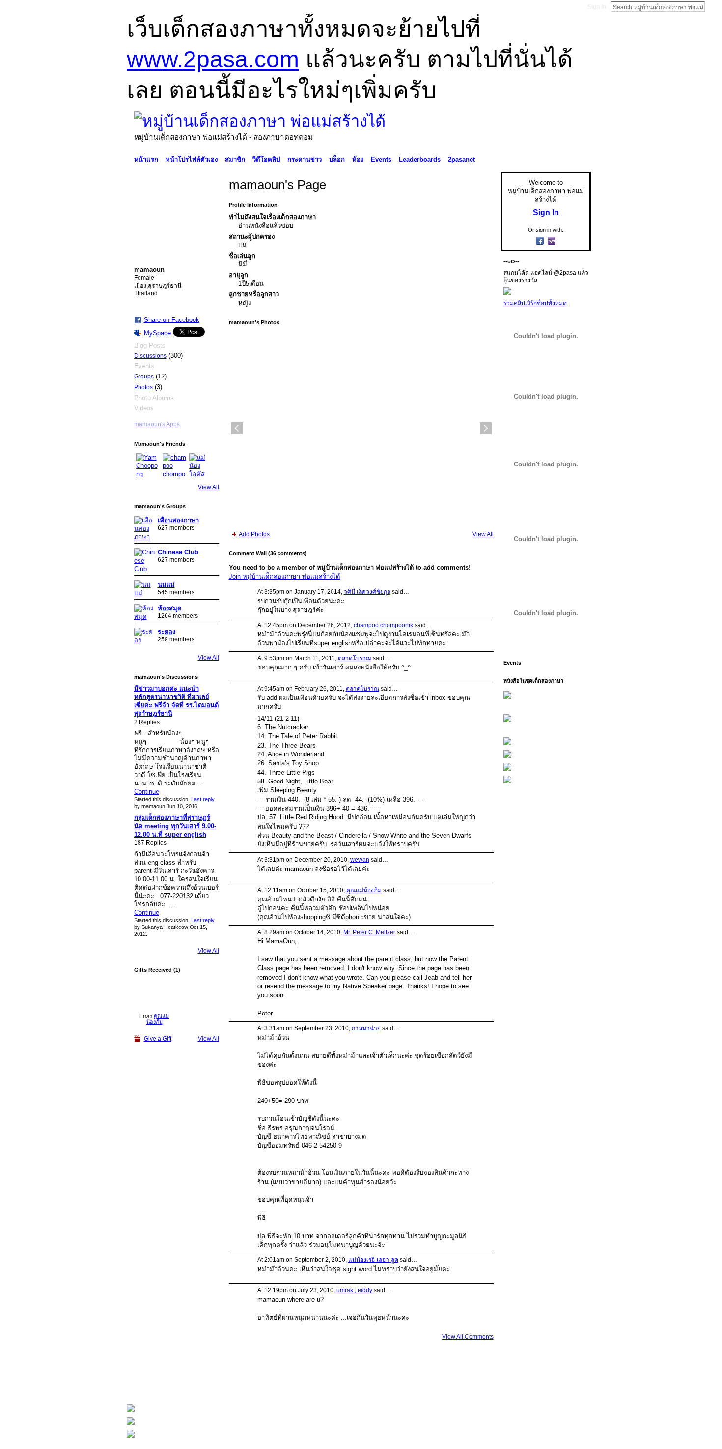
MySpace (157, 333)
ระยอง (166, 632)
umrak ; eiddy (354, 1290)
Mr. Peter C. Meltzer (369, 932)
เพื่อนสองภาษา (178, 520)
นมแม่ (166, 584)
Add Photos (254, 534)
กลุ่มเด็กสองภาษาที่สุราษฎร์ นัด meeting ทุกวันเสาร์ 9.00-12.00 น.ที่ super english (175, 826)
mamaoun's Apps (157, 424)
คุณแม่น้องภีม (157, 1019)
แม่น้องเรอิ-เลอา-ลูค (373, 1259)
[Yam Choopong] (148, 465)
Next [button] (486, 428)
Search (713, 6)
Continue (146, 791)
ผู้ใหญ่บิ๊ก (198, 1383)
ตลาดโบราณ (354, 658)
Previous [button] (237, 428)
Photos (143, 387)
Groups (144, 376)
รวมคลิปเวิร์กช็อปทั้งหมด (535, 303)
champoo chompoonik (383, 625)
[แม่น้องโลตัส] (201, 465)
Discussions (150, 355)
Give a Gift (157, 1038)
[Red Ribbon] (154, 993)
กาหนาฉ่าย (366, 1028)
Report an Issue (518, 1383)
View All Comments (468, 1336)
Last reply (203, 799)
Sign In (596, 6)
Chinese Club (178, 552)
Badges (479, 1383)
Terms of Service (569, 1383)
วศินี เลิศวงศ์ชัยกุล (367, 591)
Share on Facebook (171, 319)
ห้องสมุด (170, 608)
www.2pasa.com (213, 59)
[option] (361, 428)
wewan (359, 859)
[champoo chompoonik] (174, 465)
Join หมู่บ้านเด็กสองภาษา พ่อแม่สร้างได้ (284, 576)
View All (208, 487)
